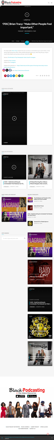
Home (13, 41)
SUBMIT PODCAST (35, 426)
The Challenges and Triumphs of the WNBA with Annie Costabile (19, 437)
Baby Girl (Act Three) (39, 206)
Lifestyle (17, 41)
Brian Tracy (14, 50)
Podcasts (23, 41)
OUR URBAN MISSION (23, 428)
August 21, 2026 (40, 186)
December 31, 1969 (30, 31)
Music (30, 316)
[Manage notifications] (48, 434)
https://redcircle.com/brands (22, 70)
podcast (21, 31)
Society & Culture (34, 274)
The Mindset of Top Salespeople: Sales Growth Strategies (21, 57)
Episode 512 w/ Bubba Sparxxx (41, 221)
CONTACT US (32, 428)
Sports (32, 245)
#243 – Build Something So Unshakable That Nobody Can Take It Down (40, 214)
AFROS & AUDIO (44, 426)
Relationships (33, 177)
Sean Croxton (12, 60)
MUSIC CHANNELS (25, 426)
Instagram (13, 62)
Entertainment (33, 234)
